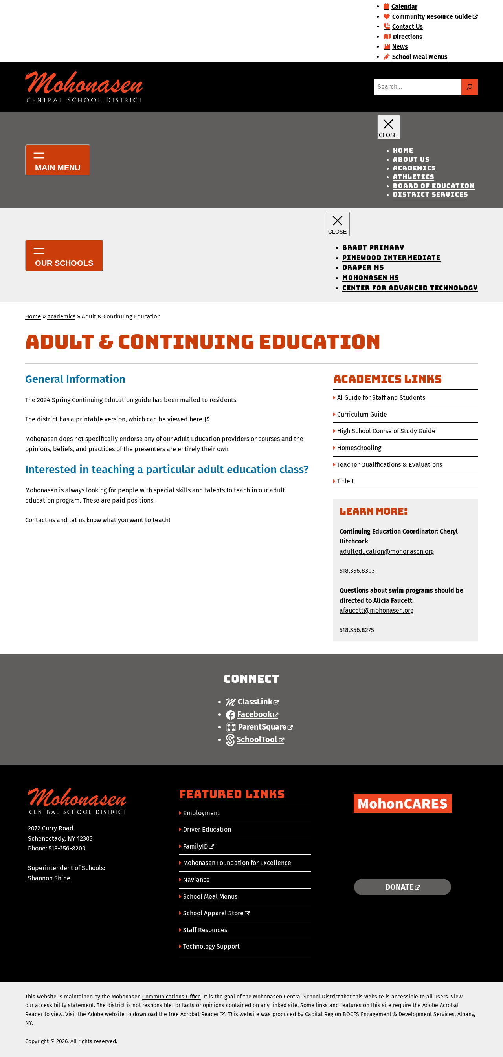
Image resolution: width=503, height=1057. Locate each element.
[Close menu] (388, 127)
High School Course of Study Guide (386, 431)
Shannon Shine (49, 878)
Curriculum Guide (362, 414)
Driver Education (207, 829)
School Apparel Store (213, 913)
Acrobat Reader (199, 1014)
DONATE (399, 887)
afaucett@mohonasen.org (376, 610)
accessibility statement (64, 1005)
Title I (345, 481)
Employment (201, 813)
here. (196, 419)
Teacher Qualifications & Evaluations (389, 464)
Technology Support (211, 946)
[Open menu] (57, 160)
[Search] (469, 87)
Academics (61, 316)
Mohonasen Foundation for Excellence (237, 863)
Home (33, 316)
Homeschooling (359, 448)
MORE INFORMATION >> (403, 863)
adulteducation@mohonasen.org (387, 551)
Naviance (196, 879)
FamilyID (195, 846)
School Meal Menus (210, 896)
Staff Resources (205, 930)
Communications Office (171, 996)
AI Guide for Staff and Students (381, 397)
